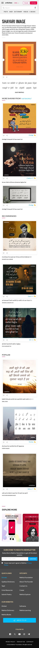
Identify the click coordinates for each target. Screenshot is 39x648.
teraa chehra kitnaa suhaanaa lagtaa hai (14, 182)
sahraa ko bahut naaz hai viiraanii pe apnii (15, 493)
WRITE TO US (21, 620)
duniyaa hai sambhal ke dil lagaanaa (13, 446)
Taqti (3, 586)
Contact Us (23, 586)
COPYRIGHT (29, 641)
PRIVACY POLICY (10, 641)
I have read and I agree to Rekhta (18, 564)
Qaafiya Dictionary (8, 581)
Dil (30, 340)
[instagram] (24, 634)
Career (22, 590)
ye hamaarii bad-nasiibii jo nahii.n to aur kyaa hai (17, 300)
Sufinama (23, 606)
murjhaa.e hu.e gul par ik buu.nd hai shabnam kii (17, 257)
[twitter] (14, 634)
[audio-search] (35, 7)
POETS (6, 11)
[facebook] (10, 634)
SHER (11, 11)
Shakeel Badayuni (8, 302)
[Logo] (9, 3)
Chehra (29, 178)
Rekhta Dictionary (8, 610)
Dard (29, 296)
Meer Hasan (6, 448)
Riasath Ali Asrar (7, 259)
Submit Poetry (7, 594)
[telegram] (28, 634)
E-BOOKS (32, 11)
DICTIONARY (18, 11)
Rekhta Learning (25, 610)
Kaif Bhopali (19, 92)
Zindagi (31, 135)
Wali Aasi (5, 401)
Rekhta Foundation (26, 577)
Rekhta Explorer (25, 594)
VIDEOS (25, 11)
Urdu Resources (7, 590)
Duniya (31, 442)
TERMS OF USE (21, 641)
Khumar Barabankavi (9, 495)
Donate (26, 3)
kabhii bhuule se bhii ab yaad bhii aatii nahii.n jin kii (18, 399)
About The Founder (26, 581)
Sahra (29, 489)
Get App (33, 3)
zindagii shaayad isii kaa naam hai (12, 139)
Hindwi (4, 606)
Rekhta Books (6, 614)
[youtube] (19, 634)
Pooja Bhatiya (6, 346)
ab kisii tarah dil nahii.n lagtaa (11, 344)
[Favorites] (3, 77)
